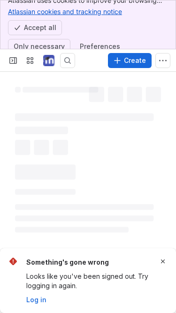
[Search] (67, 60)
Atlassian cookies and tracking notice (65, 11)
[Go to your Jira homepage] (48, 60)
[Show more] (162, 60)
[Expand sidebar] (13, 60)
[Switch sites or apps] (30, 60)
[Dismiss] (162, 261)
